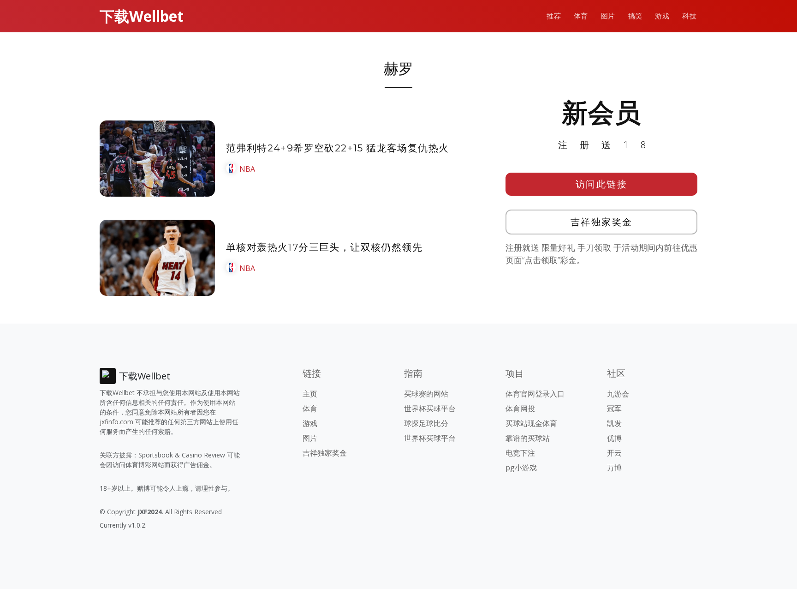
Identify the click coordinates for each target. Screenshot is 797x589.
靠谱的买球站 (528, 438)
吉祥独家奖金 (602, 222)
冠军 (614, 408)
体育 (581, 16)
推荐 (554, 16)
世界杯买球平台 (430, 408)
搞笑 (635, 16)
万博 (614, 468)
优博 (614, 438)
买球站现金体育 (531, 423)
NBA (247, 169)
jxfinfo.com (116, 421)
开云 (614, 453)
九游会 (618, 394)
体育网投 (520, 408)
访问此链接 (602, 184)
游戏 (662, 16)
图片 (608, 16)
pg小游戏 (521, 468)
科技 (689, 16)
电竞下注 (520, 453)
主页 (310, 394)
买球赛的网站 (426, 394)
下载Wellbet (142, 16)
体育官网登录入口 (535, 394)
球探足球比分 (426, 423)
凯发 (614, 423)
